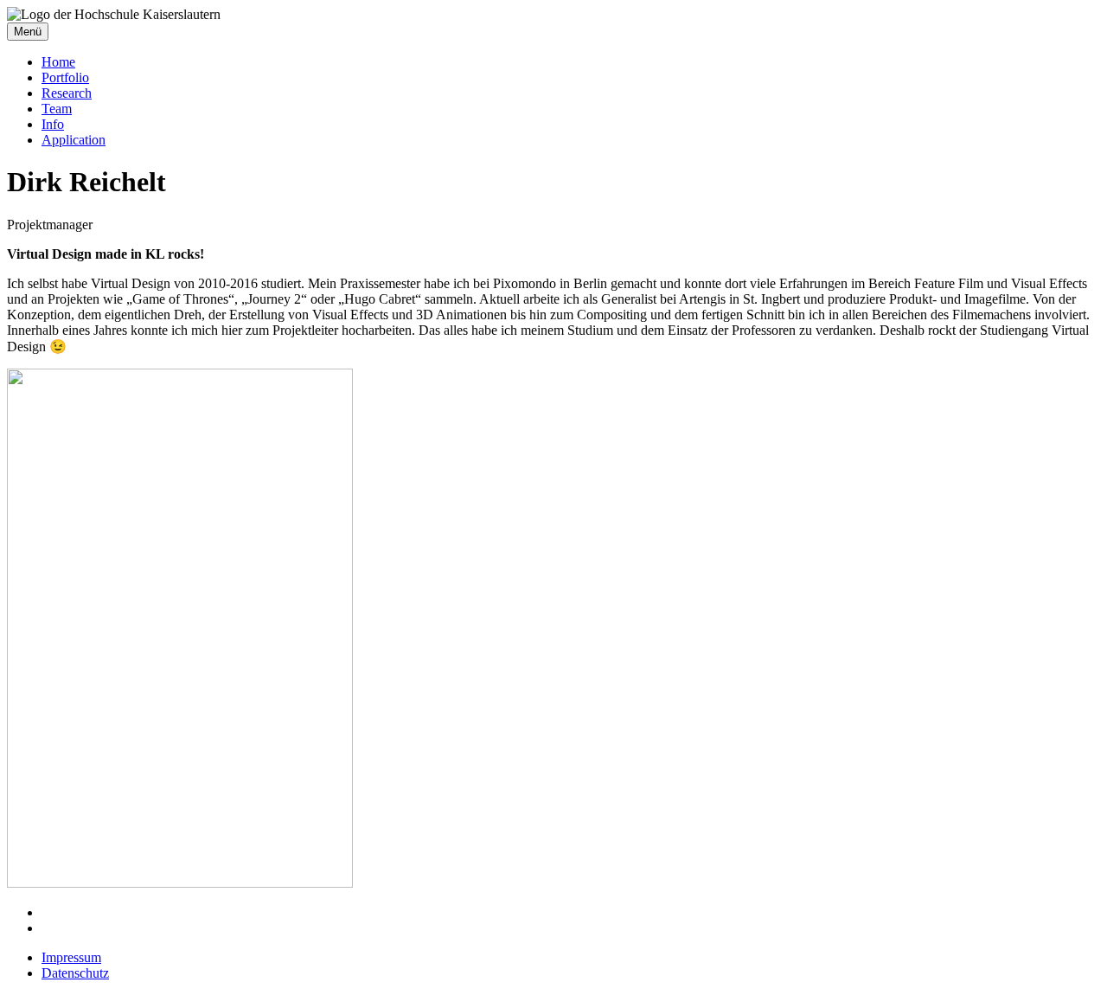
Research (67, 93)
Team (57, 108)
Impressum (71, 957)
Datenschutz (75, 973)
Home (58, 62)
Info (53, 124)
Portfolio (65, 77)
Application (74, 139)
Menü (28, 31)
